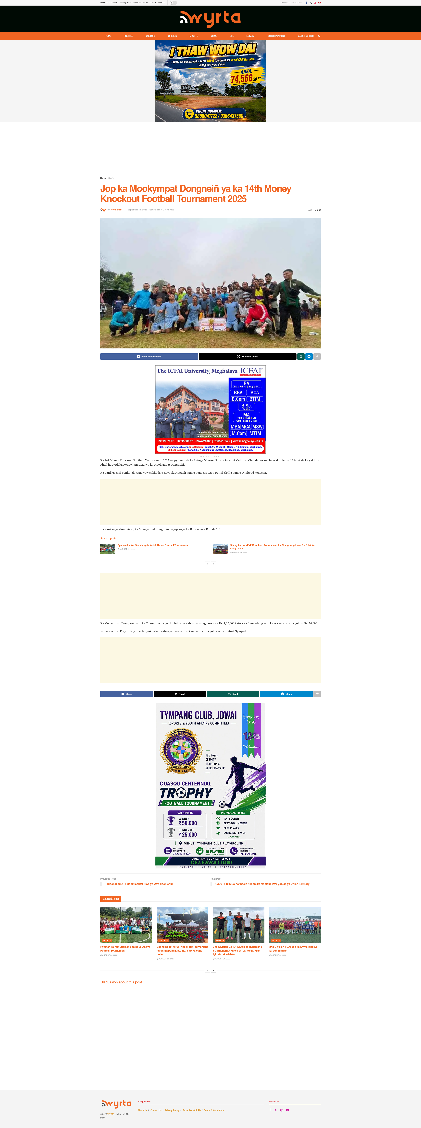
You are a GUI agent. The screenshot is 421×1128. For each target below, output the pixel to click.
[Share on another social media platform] (317, 356)
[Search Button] (319, 36)
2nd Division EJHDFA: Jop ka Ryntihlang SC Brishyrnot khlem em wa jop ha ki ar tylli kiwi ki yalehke (237, 950)
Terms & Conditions (157, 2)
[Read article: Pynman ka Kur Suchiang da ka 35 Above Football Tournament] (107, 549)
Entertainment (276, 36)
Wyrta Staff (116, 209)
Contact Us (114, 2)
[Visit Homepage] (210, 19)
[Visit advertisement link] (210, 81)
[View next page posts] (213, 564)
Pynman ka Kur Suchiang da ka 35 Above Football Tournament (153, 545)
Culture (150, 36)
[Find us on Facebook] (306, 3)
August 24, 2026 (127, 549)
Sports (194, 36)
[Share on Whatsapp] (301, 356)
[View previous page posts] (207, 564)
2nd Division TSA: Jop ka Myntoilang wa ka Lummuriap (293, 948)
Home (108, 36)
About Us (104, 2)
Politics (128, 36)
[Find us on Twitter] (311, 3)
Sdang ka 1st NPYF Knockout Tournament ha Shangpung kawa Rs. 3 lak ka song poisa (272, 546)
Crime (214, 36)
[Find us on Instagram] (315, 3)
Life (232, 36)
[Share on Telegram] (309, 356)
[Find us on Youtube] (319, 3)
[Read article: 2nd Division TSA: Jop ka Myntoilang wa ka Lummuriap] (295, 925)
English (251, 36)
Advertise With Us (140, 2)
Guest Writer (306, 36)
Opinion (172, 36)
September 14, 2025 (137, 209)
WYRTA (110, 1114)
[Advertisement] (210, 150)
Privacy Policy (125, 2)
